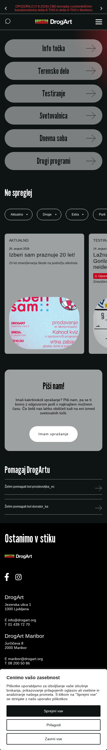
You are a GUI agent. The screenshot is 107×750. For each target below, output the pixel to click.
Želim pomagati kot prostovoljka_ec (30, 486)
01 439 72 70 (19, 624)
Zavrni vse (53, 739)
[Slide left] (5, 8)
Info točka (53, 48)
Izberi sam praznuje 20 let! (42, 255)
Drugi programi (53, 160)
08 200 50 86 (19, 663)
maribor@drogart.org (25, 659)
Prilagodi (53, 725)
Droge (47, 214)
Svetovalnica (53, 115)
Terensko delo (53, 70)
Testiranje (53, 93)
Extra (75, 214)
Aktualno (17, 214)
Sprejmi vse (53, 711)
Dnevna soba (53, 138)
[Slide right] (101, 8)
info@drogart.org (22, 620)
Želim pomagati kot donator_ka (26, 506)
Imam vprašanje (53, 434)
